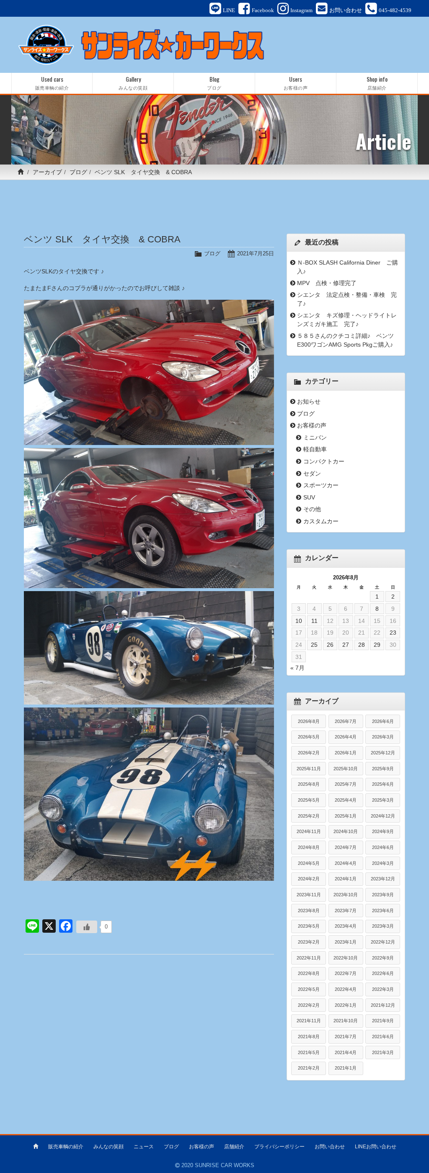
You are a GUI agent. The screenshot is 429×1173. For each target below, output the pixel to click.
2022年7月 (346, 973)
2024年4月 (346, 863)
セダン (312, 473)
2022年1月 (346, 1005)
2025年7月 (346, 784)
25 (314, 644)
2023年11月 (309, 894)
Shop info (377, 83)
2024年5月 (309, 863)
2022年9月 (383, 957)
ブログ (78, 172)
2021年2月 (309, 1067)
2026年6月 (383, 721)
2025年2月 (309, 815)
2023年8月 (309, 910)
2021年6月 (383, 1036)
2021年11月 (309, 1020)
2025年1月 (346, 815)
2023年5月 (309, 926)
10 (298, 620)
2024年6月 (383, 847)
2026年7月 (346, 721)
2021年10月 (345, 1020)
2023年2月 (309, 941)
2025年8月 (309, 784)
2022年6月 (383, 973)
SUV (309, 497)
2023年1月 (346, 941)
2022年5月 (309, 989)
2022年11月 (309, 957)
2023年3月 (383, 926)
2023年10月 (345, 894)
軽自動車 (315, 449)
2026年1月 (346, 752)
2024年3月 (383, 863)
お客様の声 (311, 425)
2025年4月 (346, 800)
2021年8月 (309, 1036)
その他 (312, 509)
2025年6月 (383, 784)
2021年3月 (383, 1052)
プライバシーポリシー (279, 1147)
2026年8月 (309, 721)
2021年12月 (383, 1005)
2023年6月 (383, 910)
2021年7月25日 (255, 253)
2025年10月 (345, 768)
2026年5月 (309, 736)
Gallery (133, 83)
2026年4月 (346, 736)
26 (330, 644)
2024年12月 (383, 815)
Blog (214, 83)
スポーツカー (321, 485)
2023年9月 (383, 894)
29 (377, 644)
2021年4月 (346, 1052)
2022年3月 (383, 989)
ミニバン (315, 437)
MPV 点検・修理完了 (327, 283)
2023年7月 (346, 910)
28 (361, 644)
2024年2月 (309, 878)
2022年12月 (383, 941)
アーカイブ (47, 172)
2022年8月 (309, 973)
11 (314, 620)
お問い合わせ (330, 1147)
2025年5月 (309, 800)
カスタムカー (321, 521)
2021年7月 (346, 1036)
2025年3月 (383, 800)
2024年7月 (346, 847)
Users (296, 83)
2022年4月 (346, 989)
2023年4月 (346, 926)
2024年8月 (309, 847)
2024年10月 (345, 831)
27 (345, 644)
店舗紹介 (234, 1147)
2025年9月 (383, 768)
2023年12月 (383, 878)
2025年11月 (309, 768)
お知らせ (308, 401)
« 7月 (297, 667)
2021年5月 (309, 1052)
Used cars (52, 83)
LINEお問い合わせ (375, 1147)
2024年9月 (383, 831)
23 (393, 632)
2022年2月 (309, 1005)
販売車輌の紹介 (65, 1147)
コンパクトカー (323, 461)
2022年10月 (345, 957)
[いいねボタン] (86, 927)
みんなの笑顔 (108, 1147)
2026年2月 (309, 752)
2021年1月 (346, 1067)
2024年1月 (346, 878)
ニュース (144, 1147)
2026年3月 (383, 736)
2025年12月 (383, 752)
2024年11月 (309, 831)
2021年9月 (383, 1020)
